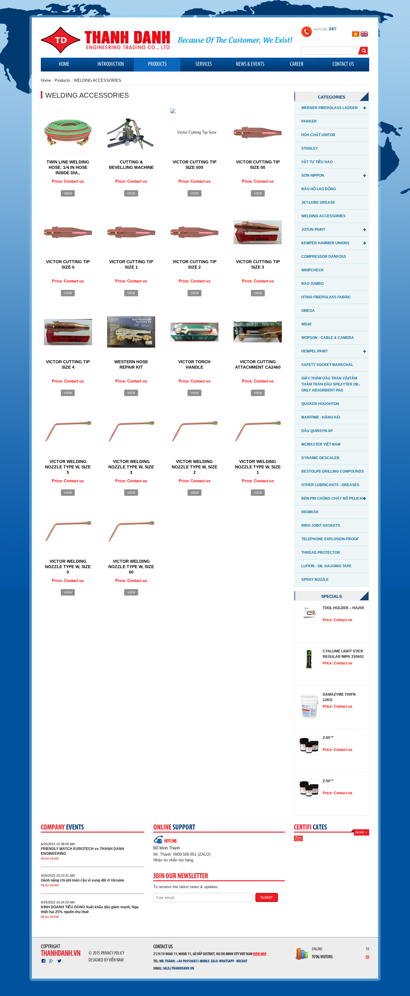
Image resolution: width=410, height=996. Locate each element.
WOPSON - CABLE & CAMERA (327, 338)
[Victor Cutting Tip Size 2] (194, 232)
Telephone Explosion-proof (330, 539)
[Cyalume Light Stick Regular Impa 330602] (309, 658)
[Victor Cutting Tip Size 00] (258, 132)
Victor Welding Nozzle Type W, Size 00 (131, 566)
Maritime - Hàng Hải (320, 417)
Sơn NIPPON (312, 175)
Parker (309, 121)
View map (260, 953)
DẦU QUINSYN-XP (317, 431)
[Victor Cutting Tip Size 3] (258, 232)
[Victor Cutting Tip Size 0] (68, 232)
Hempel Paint (314, 351)
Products (62, 80)
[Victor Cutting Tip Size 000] (194, 132)
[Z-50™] (309, 788)
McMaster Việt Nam (320, 444)
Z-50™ (328, 781)
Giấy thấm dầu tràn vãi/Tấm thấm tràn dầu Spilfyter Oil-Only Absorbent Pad (330, 384)
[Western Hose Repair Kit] (131, 332)
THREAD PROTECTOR (320, 552)
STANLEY (309, 148)
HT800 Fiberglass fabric (326, 297)
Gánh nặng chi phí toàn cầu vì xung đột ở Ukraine (82, 880)
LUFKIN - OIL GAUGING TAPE (326, 566)
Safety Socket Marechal (327, 365)
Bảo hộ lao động (318, 189)
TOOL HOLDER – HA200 (343, 608)
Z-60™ (328, 738)
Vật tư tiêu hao (317, 162)
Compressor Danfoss (323, 256)
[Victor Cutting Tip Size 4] (68, 332)
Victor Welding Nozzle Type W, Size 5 (68, 467)
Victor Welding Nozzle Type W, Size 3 (131, 467)
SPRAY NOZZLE (315, 579)
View (68, 193)
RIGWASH (309, 512)
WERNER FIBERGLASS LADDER (329, 108)
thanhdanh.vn (60, 954)
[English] (364, 33)
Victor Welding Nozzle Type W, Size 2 (194, 467)
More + (361, 832)
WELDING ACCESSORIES (323, 216)
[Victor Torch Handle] (194, 332)
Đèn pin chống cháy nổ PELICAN (333, 498)
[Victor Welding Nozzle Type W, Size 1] (258, 431)
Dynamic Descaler (320, 458)
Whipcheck (312, 270)
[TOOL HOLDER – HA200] (309, 612)
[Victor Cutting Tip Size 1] (131, 232)
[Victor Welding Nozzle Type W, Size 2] (194, 431)
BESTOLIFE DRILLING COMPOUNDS (332, 471)
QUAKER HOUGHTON (320, 404)
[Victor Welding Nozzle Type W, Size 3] (131, 431)
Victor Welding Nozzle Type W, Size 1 (258, 467)
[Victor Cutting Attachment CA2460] (258, 332)
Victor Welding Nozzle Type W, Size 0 (68, 566)
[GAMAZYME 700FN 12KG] (309, 707)
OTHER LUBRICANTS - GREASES (330, 485)
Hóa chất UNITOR (318, 135)
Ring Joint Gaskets (320, 525)
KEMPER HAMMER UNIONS (325, 243)
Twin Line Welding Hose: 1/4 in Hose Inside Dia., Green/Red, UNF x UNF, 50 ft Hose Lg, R (68, 173)
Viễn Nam (116, 960)
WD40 (306, 324)
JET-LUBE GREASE (318, 202)
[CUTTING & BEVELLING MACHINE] (131, 132)
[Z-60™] (309, 745)
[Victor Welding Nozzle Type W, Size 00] (131, 531)
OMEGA (308, 311)
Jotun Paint (313, 229)
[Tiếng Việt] (356, 33)
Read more (50, 858)
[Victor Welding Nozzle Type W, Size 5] (68, 431)
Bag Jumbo (312, 284)
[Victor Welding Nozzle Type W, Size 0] (68, 531)
